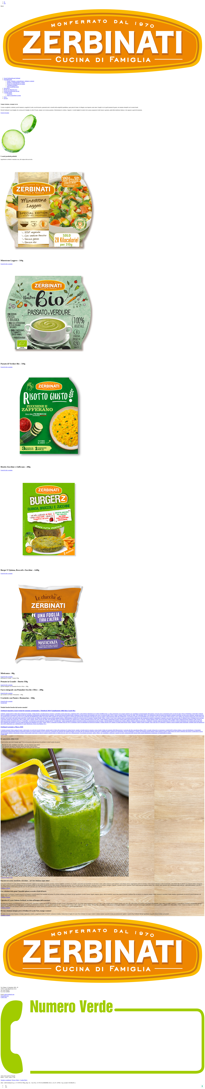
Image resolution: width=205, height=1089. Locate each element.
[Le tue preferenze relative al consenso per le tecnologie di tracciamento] (202, 1086)
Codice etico (4, 997)
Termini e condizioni (6, 1080)
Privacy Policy (15, 1080)
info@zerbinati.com (9, 994)
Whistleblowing (5, 996)
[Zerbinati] (102, 984)
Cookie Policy (23, 1080)
